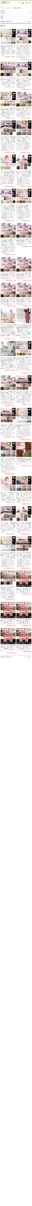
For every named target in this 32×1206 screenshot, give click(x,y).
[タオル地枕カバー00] (8, 483)
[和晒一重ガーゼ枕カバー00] (8, 99)
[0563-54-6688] (20, 3)
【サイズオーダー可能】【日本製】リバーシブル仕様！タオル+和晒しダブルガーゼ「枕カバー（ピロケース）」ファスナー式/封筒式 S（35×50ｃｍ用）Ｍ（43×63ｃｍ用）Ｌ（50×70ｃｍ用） (8, 496)
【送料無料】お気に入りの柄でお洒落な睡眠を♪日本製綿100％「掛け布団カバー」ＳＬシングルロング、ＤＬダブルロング (23, 461)
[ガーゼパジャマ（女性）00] (8, 315)
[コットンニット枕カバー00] (23, 513)
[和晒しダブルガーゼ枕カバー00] (23, 99)
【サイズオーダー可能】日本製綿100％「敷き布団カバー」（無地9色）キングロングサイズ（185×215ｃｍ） (23, 590)
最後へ (30, 21)
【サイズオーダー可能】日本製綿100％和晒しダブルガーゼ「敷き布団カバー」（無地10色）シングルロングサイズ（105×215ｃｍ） (23, 301)
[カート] (26, 3)
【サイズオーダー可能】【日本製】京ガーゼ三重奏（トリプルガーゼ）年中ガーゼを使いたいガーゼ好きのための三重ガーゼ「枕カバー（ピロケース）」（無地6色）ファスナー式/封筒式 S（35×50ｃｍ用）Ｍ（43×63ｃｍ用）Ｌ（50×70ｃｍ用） (23, 397)
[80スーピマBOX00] (8, 196)
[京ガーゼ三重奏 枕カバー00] (23, 382)
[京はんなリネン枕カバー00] (23, 483)
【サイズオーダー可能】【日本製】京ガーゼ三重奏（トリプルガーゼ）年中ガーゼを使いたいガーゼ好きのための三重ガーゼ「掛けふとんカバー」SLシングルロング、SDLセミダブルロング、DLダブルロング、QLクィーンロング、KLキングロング (8, 429)
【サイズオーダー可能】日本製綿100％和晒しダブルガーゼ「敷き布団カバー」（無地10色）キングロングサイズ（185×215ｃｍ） (23, 241)
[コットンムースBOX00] (8, 127)
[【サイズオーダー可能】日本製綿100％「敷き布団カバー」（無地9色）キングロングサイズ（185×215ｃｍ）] (23, 578)
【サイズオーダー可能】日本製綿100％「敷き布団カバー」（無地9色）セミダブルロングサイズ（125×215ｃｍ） (8, 648)
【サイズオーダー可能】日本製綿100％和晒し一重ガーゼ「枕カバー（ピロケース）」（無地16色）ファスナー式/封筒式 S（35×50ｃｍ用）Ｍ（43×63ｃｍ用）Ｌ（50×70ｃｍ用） (8, 112)
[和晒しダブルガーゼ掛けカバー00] (8, 382)
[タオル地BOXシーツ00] (8, 162)
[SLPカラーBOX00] (8, 577)
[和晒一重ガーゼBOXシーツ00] (23, 196)
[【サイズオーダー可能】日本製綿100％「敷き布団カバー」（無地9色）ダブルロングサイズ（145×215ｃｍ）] (23, 610)
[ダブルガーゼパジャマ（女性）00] (23, 315)
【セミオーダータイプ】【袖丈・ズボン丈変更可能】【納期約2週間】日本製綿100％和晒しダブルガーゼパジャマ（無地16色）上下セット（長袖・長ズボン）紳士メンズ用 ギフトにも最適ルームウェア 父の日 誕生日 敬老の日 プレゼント (8, 363)
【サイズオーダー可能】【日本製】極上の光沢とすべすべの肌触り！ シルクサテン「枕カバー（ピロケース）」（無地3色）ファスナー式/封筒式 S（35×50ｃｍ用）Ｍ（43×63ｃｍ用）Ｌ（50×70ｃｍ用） (8, 50)
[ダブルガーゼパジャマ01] (8, 348)
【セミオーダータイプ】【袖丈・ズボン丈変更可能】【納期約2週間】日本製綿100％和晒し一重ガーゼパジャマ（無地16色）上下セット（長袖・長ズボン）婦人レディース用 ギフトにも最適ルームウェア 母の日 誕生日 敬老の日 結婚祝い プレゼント (8, 331)
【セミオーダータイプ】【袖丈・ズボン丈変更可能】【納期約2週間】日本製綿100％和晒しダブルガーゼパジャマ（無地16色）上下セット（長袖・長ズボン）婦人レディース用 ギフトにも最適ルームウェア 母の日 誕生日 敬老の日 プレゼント (23, 330)
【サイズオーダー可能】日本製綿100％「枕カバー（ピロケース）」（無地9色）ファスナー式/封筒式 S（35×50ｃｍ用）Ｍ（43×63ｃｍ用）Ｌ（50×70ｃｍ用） (8, 81)
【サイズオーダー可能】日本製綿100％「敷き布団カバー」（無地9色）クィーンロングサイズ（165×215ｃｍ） (8, 621)
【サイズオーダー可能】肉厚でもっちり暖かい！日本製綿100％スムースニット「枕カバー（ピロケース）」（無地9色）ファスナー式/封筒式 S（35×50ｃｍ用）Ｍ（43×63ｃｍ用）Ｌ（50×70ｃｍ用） (8, 527)
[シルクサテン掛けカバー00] (23, 415)
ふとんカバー (8, 8)
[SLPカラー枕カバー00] (8, 69)
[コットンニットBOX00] (23, 162)
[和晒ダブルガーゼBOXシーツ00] (8, 230)
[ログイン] (23, 3)
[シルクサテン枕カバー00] (8, 36)
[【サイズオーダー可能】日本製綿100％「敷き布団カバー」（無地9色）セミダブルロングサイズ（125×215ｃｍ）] (8, 636)
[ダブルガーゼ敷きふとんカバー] (23, 230)
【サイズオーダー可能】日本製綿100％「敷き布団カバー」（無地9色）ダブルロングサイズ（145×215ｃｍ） (23, 621)
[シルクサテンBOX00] (8, 543)
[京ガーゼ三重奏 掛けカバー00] (8, 415)
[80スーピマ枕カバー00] (23, 69)
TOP (2, 8)
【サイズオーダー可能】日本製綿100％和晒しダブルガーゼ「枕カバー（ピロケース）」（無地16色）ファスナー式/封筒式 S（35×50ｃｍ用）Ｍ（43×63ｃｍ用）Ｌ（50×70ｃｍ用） (23, 112)
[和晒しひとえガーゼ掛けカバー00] (23, 348)
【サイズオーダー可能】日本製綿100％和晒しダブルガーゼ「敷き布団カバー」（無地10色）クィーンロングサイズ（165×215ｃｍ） (8, 275)
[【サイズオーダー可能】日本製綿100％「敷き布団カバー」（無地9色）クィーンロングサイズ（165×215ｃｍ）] (8, 610)
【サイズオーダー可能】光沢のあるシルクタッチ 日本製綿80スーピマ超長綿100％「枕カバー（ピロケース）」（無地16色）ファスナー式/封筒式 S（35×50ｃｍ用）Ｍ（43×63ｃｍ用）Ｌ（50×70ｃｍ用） (23, 82)
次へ (27, 21)
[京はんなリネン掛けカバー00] (8, 449)
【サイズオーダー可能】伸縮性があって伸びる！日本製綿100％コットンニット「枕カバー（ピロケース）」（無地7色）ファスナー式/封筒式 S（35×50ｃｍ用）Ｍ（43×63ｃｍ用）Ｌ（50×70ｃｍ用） (23, 527)
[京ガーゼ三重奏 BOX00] (23, 543)
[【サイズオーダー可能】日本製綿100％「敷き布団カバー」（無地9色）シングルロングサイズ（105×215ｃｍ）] (23, 636)
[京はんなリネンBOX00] (23, 127)
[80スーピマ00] (23, 36)
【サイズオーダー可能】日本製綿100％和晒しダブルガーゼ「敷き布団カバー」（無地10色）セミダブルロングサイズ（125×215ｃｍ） (8, 301)
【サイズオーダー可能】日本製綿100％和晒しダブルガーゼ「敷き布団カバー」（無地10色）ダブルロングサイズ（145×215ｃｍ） (23, 275)
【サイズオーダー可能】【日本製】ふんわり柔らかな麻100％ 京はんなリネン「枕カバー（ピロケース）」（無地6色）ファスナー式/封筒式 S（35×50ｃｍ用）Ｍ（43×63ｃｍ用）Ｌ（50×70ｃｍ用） (23, 497)
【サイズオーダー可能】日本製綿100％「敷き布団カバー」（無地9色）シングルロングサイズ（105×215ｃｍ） (23, 647)
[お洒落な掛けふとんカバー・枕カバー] (23, 449)
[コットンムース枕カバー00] (8, 513)
